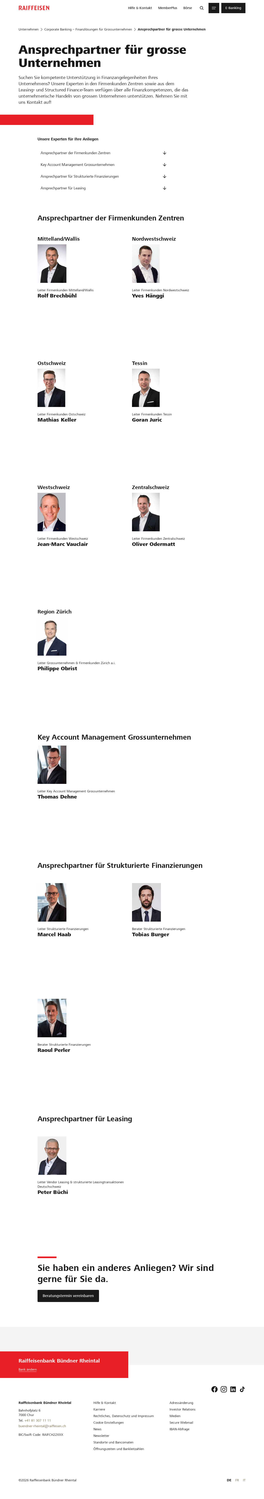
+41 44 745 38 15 (54, 818)
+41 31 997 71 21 (54, 317)
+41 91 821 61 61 (148, 441)
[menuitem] (140, 8)
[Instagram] (224, 1389)
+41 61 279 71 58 (148, 317)
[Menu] (214, 8)
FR (237, 1480)
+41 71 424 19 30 (54, 1213)
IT (244, 1480)
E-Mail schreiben (52, 305)
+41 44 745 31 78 (54, 955)
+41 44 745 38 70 (54, 690)
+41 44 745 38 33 (54, 1071)
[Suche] (201, 8)
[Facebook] (214, 1389)
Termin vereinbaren (55, 328)
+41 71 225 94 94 (54, 441)
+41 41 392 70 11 (148, 565)
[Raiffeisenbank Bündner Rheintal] (34, 8)
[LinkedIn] (233, 1389)
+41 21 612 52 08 (54, 565)
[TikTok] (242, 1389)
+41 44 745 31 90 (148, 955)
